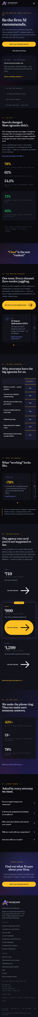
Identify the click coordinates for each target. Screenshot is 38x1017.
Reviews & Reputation (8, 949)
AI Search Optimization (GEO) (11, 926)
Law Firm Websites (8, 936)
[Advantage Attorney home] (11, 903)
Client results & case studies (10, 960)
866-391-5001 (6, 994)
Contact (4, 973)
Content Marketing (7, 942)
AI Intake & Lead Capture (9, 945)
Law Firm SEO (6, 932)
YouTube (32, 997)
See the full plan (12, 590)
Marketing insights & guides (10, 967)
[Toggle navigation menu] (34, 3)
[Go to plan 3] (20, 502)
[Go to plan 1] (13, 345)
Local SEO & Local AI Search (10, 929)
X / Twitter (11, 997)
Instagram (26, 997)
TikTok (4, 1001)
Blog (3, 970)
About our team (6, 957)
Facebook (4, 997)
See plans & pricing (19, 51)
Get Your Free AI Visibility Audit (15, 305)
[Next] (34, 328)
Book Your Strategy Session (19, 44)
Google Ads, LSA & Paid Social (11, 939)
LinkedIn (19, 997)
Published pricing (7, 963)
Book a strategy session (9, 976)
